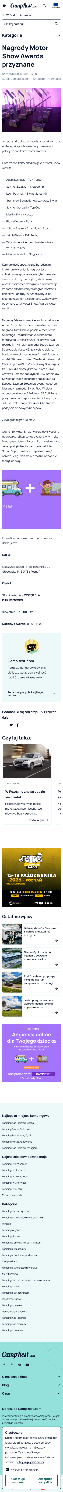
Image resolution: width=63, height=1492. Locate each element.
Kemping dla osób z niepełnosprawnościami (26, 1280)
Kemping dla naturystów (15, 1211)
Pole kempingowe (12, 1299)
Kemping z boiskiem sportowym (19, 1255)
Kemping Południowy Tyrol (16, 1135)
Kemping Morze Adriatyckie (17, 1141)
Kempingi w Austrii (12, 1189)
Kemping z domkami (13, 1330)
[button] (31, 35)
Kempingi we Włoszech (14, 1164)
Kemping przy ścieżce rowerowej (20, 1267)
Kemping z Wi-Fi (10, 1286)
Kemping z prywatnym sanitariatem (21, 1242)
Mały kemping (10, 1274)
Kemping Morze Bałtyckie (16, 1129)
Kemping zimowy (11, 1236)
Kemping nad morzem (14, 1324)
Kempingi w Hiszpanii (13, 1170)
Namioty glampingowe (14, 1311)
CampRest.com (20, 79)
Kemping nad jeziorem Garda (18, 1122)
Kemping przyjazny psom (15, 1292)
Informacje (54, 79)
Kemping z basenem (13, 1305)
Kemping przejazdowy (14, 1248)
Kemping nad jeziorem (14, 1317)
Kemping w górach (12, 1230)
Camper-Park (9, 1261)
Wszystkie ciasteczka (24, 1470)
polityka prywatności (30, 1462)
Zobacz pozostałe (12, 1195)
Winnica (6, 1223)
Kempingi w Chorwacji (14, 1182)
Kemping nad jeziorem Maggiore (19, 1147)
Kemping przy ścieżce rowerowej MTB (23, 1217)
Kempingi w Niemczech (14, 1176)
